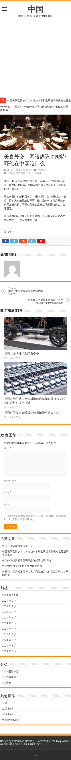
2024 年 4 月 (9, 628)
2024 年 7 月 (9, 611)
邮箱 (7, 492)
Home (6, 106)
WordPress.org (10, 719)
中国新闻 (17, 106)
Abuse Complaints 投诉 (28, 743)
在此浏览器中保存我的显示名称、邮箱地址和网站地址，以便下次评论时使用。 (35, 518)
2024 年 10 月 (10, 595)
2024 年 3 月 (9, 634)
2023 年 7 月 (9, 651)
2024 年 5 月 (9, 623)
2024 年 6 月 (9, 617)
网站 (6, 504)
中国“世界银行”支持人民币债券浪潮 (22, 566)
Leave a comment (16, 173)
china (10, 170)
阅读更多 (9, 231)
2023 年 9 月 (9, 640)
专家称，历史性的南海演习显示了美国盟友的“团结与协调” (45, 300)
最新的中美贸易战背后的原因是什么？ (25, 291)
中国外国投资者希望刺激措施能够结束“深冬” (33, 412)
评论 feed (7, 714)
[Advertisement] (35, 58)
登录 (4, 703)
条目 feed (7, 708)
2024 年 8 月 (9, 606)
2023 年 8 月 (9, 645)
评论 (7, 448)
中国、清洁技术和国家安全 (21, 353)
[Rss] (35, 755)
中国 (35, 9)
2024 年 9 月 (9, 600)
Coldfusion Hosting (23, 741)
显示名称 (10, 480)
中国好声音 (12, 671)
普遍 (8, 682)
